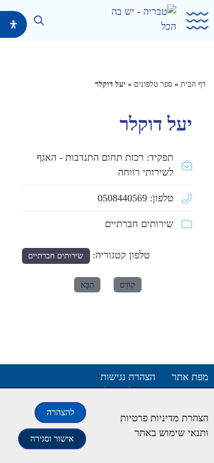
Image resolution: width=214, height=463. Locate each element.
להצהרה (60, 412)
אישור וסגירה (52, 438)
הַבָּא (87, 284)
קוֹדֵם (127, 284)
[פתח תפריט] (194, 21)
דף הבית (193, 84)
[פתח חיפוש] (39, 20)
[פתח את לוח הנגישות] (13, 24)
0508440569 (122, 198)
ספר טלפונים (153, 84)
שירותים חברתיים (139, 223)
